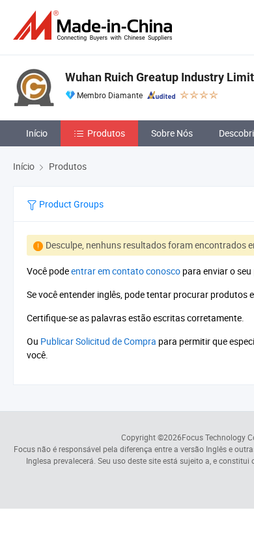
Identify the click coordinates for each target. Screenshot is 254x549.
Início (37, 133)
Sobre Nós (172, 133)
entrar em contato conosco (125, 271)
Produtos (106, 133)
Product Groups (70, 204)
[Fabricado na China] (95, 25)
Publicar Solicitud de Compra (98, 341)
